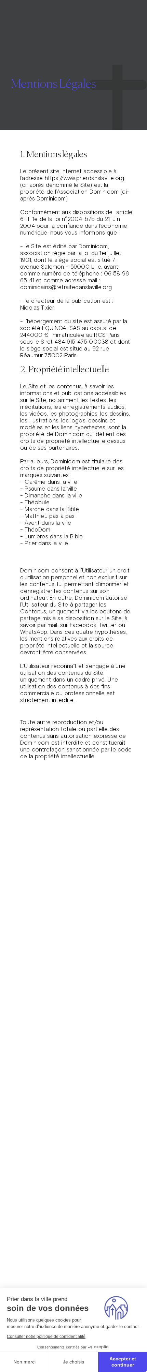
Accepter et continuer (122, 1362)
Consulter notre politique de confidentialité (46, 1336)
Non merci (24, 1361)
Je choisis (73, 1361)
